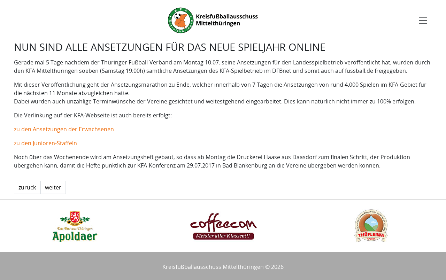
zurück (27, 187)
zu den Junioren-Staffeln (45, 143)
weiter (53, 187)
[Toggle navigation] (423, 20)
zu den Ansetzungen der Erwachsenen (64, 129)
